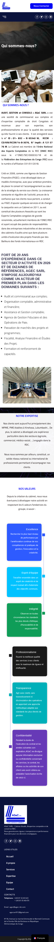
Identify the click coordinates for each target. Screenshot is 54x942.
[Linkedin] (20, 841)
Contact (10, 889)
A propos (10, 863)
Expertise (11, 876)
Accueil (9, 856)
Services (10, 869)
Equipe (9, 882)
